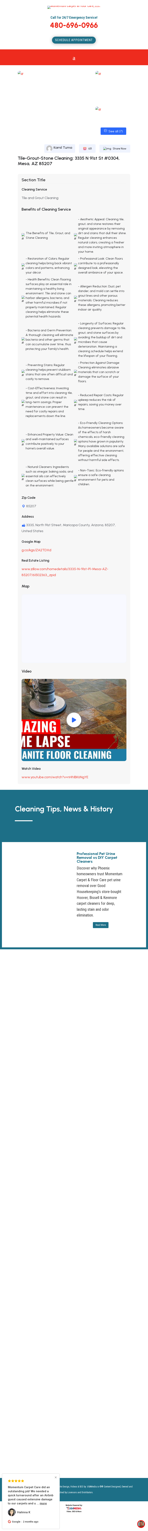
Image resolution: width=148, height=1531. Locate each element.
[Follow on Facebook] (42, 1317)
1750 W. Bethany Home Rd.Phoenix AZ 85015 (33, 1264)
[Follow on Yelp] (73, 1317)
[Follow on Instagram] (34, 1317)
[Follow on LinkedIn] (57, 1317)
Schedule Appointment (74, 40)
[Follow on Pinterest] (49, 1317)
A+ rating (55, 1016)
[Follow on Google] (65, 1317)
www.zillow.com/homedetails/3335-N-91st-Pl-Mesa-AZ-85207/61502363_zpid (65, 572)
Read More (101, 925)
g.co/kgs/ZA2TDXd (36, 550)
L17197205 (48, 1305)
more (49, 1503)
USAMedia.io (93, 1486)
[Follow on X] (18, 1316)
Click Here (66, 1286)
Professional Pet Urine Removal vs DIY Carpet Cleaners (97, 857)
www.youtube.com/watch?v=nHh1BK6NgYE (55, 777)
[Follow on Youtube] (26, 1317)
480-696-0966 (74, 25)
